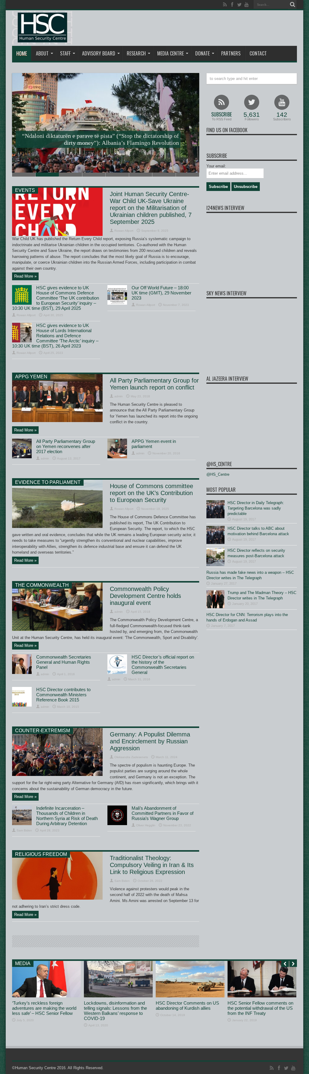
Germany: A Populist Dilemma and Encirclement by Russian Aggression (150, 741)
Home (21, 53)
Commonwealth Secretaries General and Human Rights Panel (63, 662)
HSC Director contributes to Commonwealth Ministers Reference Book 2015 (63, 694)
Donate (202, 53)
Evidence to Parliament (48, 482)
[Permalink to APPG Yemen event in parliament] (117, 457)
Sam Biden (24, 830)
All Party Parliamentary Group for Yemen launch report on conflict (154, 384)
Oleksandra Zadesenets (131, 757)
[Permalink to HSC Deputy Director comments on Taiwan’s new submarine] (46, 996)
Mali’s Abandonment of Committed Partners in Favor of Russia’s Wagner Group (162, 813)
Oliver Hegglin (145, 825)
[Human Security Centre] (42, 27)
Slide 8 (187, 174)
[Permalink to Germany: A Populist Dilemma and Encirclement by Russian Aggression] (57, 774)
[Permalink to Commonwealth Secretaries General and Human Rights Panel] (22, 672)
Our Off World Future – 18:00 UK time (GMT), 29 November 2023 (161, 292)
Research (136, 53)
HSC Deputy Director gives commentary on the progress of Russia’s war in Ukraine (258, 1008)
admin (118, 396)
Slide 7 (164, 174)
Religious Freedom (41, 854)
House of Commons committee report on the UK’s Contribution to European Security (151, 493)
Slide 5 (117, 174)
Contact (258, 53)
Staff (65, 53)
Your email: (216, 166)
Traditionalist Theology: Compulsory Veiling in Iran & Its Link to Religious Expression (152, 865)
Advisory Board (98, 53)
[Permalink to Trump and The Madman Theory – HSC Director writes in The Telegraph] (215, 607)
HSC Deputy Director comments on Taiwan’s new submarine (44, 1005)
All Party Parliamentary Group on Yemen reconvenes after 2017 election (65, 446)
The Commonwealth (42, 585)
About (42, 53)
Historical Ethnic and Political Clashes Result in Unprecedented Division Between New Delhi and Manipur (100, 139)
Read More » (25, 276)
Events (25, 190)
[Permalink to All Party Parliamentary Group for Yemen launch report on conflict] (57, 420)
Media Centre (170, 53)
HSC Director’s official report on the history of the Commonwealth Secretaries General (163, 664)
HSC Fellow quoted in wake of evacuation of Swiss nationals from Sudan (190, 1008)
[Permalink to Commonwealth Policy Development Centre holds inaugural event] (57, 629)
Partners (231, 53)
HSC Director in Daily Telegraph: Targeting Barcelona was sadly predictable (256, 508)
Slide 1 (24, 174)
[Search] (292, 4)
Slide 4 (94, 174)
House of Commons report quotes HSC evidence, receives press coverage (117, 1008)
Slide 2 (47, 174)
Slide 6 (141, 174)
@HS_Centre (219, 464)
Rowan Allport (123, 230)
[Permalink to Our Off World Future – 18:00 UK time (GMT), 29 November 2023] (117, 303)
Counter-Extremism (42, 730)
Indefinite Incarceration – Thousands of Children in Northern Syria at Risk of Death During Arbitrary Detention (67, 816)
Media (22, 963)
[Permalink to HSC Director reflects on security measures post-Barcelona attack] (215, 564)
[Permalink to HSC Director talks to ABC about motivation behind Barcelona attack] (215, 542)
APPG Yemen (31, 376)
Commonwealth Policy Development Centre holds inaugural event (145, 596)
